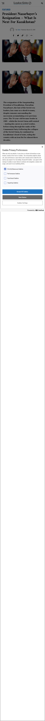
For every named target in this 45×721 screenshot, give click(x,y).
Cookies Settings (22, 203)
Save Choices (23, 197)
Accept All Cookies (22, 192)
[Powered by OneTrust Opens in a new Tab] (35, 210)
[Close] (42, 146)
